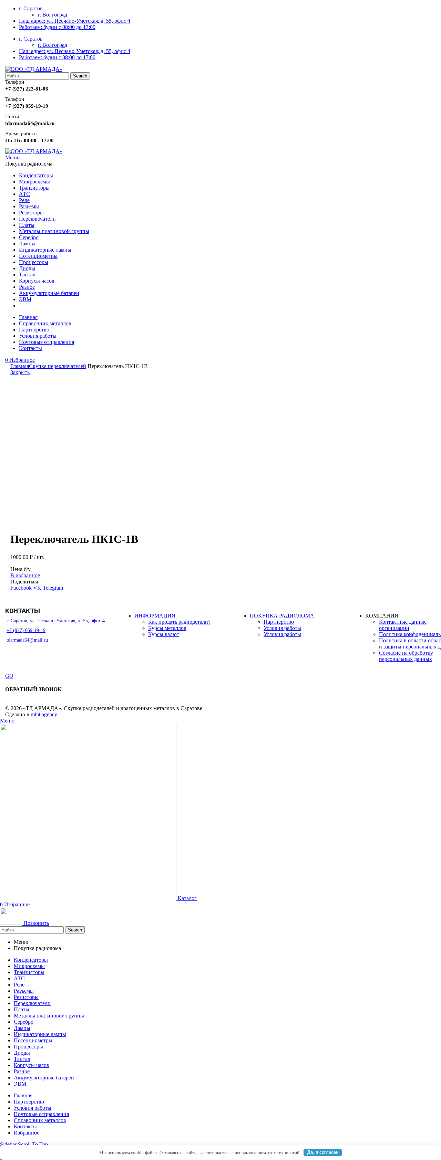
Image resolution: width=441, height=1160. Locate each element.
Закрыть (20, 372)
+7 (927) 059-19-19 (26, 630)
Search (80, 75)
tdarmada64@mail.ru (27, 640)
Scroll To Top (33, 1144)
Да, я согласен (322, 1152)
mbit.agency (44, 714)
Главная (19, 366)
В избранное (25, 575)
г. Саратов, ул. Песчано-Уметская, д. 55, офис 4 (56, 620)
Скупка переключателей (57, 366)
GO (9, 676)
